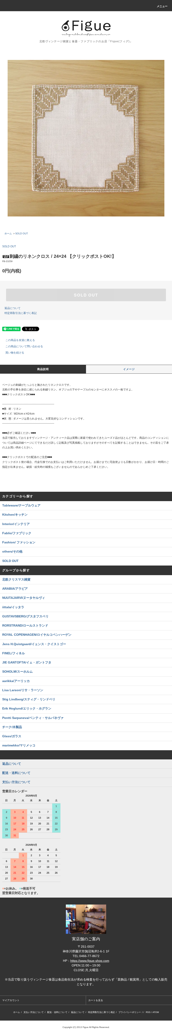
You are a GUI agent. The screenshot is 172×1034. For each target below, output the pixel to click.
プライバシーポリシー (129, 1012)
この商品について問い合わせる (24, 346)
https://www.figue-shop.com (89, 960)
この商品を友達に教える (20, 340)
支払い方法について (34, 1012)
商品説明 (43, 369)
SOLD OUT (21, 233)
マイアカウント (10, 1000)
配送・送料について (57, 1012)
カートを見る (95, 1000)
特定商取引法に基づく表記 (20, 313)
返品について (12, 308)
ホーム (8, 233)
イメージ (129, 369)
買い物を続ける (14, 352)
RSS (148, 1012)
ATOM (156, 1012)
